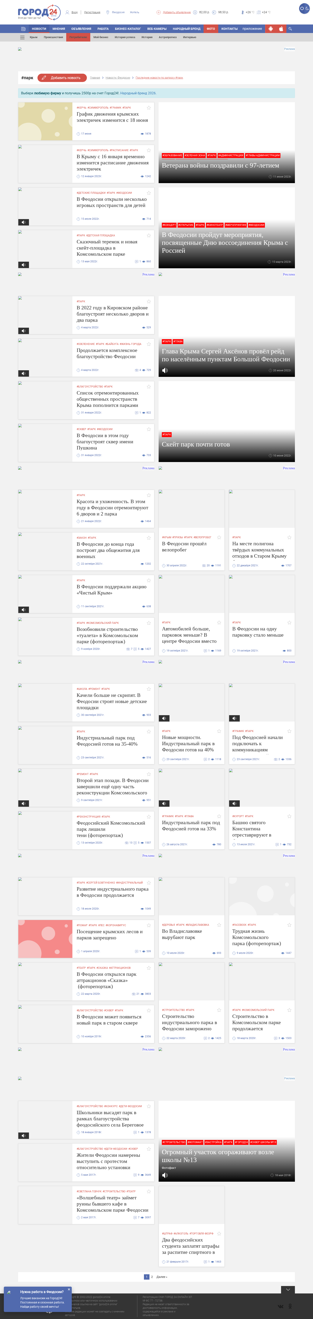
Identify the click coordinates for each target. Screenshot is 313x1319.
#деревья (168, 924)
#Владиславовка (197, 924)
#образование (172, 155)
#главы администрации (263, 155)
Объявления (81, 28)
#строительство (173, 1010)
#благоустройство (90, 386)
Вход (75, 12)
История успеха (125, 37)
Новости (39, 28)
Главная (95, 77)
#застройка (213, 1142)
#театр (81, 967)
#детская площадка (100, 235)
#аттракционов (120, 967)
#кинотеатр (215, 225)
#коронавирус (116, 925)
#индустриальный (129, 882)
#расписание (119, 150)
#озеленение (86, 344)
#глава (178, 341)
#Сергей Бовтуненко (100, 882)
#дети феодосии (130, 1106)
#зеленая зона (195, 155)
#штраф (167, 1233)
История (147, 37)
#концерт (169, 225)
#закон (82, 537)
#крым (166, 537)
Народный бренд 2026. (138, 93)
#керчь (81, 107)
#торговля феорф (201, 1233)
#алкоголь (181, 1233)
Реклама (289, 48)
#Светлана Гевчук (89, 1191)
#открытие (185, 225)
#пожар (82, 925)
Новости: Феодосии (118, 77)
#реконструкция (89, 816)
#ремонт (94, 688)
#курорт (238, 816)
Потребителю (78, 37)
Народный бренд (186, 28)
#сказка (102, 967)
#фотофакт (195, 1142)
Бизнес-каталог (128, 28)
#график (115, 107)
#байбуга (112, 344)
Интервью (189, 37)
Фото (211, 28)
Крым (33, 37)
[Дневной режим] (301, 8)
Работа (103, 28)
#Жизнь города (130, 344)
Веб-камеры (157, 28)
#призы (177, 537)
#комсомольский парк (102, 622)
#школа (82, 688)
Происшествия (53, 37)
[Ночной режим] (307, 8)
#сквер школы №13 (263, 1142)
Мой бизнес (100, 37)
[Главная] (23, 28)
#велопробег (202, 537)
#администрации (230, 155)
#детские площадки (91, 192)
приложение (252, 29)
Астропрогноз (168, 37)
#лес (101, 925)
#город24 (241, 1142)
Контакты (229, 28)
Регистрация (92, 12)
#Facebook (239, 924)
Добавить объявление (177, 12)
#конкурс (111, 1106)
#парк (126, 107)
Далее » (161, 1277)
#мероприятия (235, 225)
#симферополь (98, 107)
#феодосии (124, 192)
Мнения (59, 28)
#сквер (81, 429)
